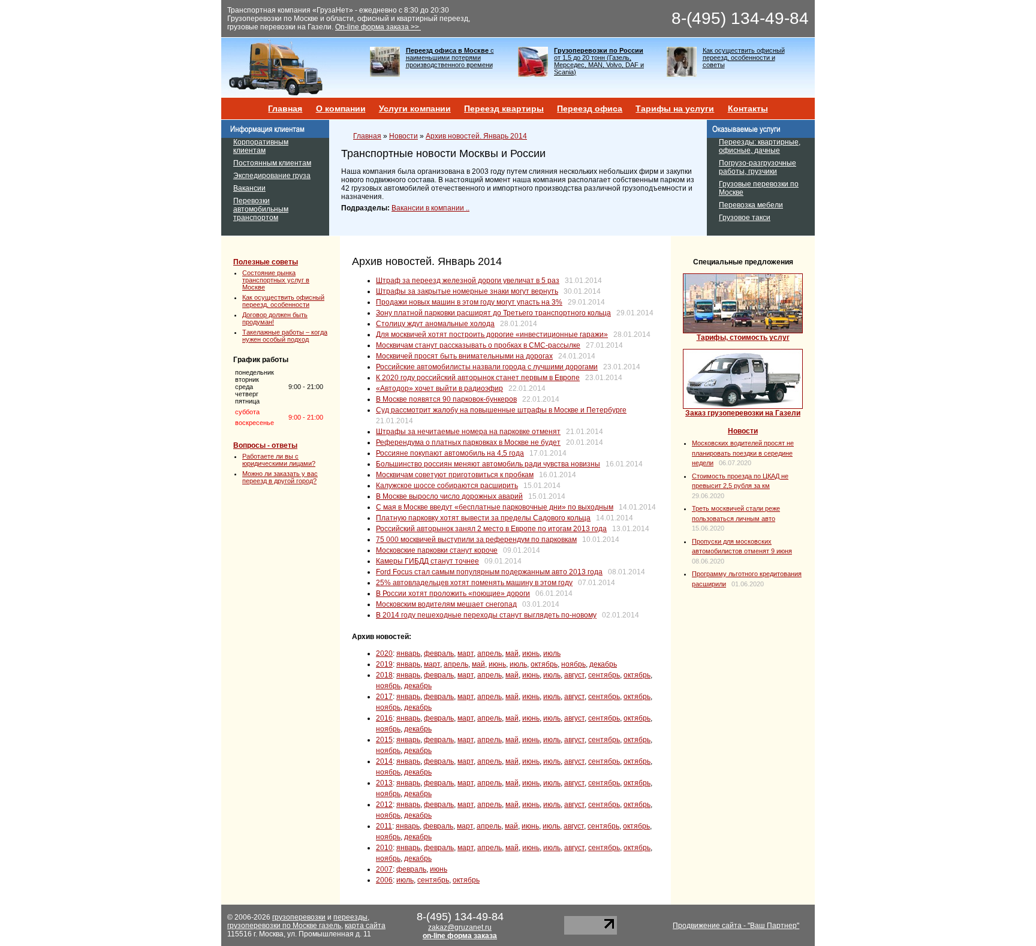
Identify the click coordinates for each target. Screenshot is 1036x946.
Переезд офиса (589, 108)
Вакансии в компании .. (430, 208)
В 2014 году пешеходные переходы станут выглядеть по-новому (486, 615)
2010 (384, 847)
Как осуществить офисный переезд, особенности (283, 301)
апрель (489, 653)
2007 (384, 869)
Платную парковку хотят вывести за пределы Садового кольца (483, 518)
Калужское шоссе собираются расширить (447, 485)
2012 (384, 804)
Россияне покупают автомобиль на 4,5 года (450, 453)
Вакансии (249, 188)
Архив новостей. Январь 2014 (476, 136)
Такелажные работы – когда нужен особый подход (284, 336)
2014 (384, 761)
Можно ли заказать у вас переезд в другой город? (280, 477)
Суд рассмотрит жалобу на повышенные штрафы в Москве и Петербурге (501, 410)
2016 (384, 718)
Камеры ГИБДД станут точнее (427, 561)
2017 (384, 696)
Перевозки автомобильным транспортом (260, 209)
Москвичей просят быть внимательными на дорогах (464, 356)
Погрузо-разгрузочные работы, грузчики (757, 167)
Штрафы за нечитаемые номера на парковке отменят (468, 431)
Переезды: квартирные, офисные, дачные (759, 146)
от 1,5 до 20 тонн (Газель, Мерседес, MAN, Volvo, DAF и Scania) (599, 61)
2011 (384, 826)
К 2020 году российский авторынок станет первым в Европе (478, 377)
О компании (341, 108)
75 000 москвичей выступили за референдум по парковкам (476, 539)
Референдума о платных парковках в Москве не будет (468, 442)
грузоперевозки (299, 917)
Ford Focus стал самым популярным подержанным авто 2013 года (489, 572)
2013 (384, 783)
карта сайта (365, 925)
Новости (403, 136)
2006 (384, 880)
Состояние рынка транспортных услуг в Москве (275, 280)
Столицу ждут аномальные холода (435, 324)
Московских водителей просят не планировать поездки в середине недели (743, 452)
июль (552, 653)
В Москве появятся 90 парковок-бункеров (446, 399)
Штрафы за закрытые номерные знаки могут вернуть (467, 291)
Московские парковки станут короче (437, 550)
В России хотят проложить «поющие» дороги (453, 593)
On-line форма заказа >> (378, 27)
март (465, 653)
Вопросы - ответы (265, 445)
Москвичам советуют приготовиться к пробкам (455, 475)
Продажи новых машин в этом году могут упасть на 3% (469, 302)
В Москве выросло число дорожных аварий (449, 496)
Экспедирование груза (272, 175)
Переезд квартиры (504, 108)
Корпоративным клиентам (260, 146)
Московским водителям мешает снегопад (446, 604)
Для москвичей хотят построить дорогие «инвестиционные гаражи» (492, 334)
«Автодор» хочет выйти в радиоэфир (439, 388)
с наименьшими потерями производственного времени (450, 57)
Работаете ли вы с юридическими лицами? (278, 460)
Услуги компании (415, 108)
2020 (384, 653)
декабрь (603, 664)
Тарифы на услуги (675, 108)
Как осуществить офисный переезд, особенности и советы (744, 57)
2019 (384, 664)
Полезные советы (265, 262)
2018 (384, 675)
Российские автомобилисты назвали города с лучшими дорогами (487, 367)
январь (408, 653)
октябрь (544, 664)
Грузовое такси (744, 217)
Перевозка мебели (751, 205)
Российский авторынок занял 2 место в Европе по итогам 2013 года (491, 529)
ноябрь (573, 664)
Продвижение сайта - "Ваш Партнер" (736, 925)
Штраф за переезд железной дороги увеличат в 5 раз (467, 280)
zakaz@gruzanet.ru (460, 927)
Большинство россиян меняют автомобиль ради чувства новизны (488, 464)
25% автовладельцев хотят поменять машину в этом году (474, 583)
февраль (439, 653)
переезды (350, 917)
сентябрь (604, 675)
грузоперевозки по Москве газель (284, 925)
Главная (285, 108)
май (512, 653)
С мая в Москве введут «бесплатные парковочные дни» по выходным (494, 507)
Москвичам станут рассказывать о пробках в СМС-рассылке (478, 345)
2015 (384, 740)
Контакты (748, 108)
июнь (531, 653)
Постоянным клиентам (272, 163)
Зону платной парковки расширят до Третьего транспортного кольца (493, 313)
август (574, 675)
